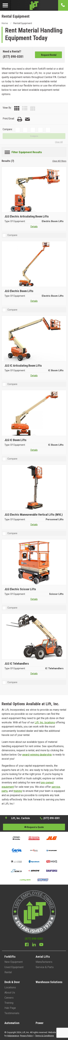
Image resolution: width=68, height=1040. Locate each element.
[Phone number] (63, 5)
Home (5, 23)
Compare (34, 136)
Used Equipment (13, 967)
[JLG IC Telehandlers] (34, 637)
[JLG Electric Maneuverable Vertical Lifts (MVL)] (34, 488)
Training (8, 1002)
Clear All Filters (59, 161)
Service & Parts (45, 967)
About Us (9, 992)
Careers (9, 997)
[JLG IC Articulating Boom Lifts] (34, 339)
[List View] (24, 108)
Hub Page (10, 1007)
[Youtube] (41, 945)
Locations (10, 987)
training (18, 790)
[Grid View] (16, 108)
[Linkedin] (34, 945)
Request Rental (48, 55)
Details (34, 226)
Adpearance (13, 1035)
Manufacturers (44, 961)
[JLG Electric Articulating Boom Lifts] (34, 190)
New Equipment (13, 961)
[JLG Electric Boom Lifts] (34, 264)
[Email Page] (27, 119)
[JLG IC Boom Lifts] (34, 413)
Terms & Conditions (44, 1035)
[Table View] (32, 108)
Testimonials (11, 1013)
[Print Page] (19, 119)
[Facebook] (27, 945)
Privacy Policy (26, 1035)
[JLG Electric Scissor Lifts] (34, 562)
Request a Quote (35, 827)
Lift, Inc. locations (45, 722)
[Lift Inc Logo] (34, 5)
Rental (8, 972)
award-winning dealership (37, 754)
